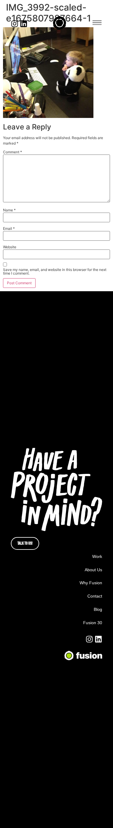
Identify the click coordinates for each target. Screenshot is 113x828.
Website (9, 247)
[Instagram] (14, 24)
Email (9, 228)
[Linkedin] (23, 24)
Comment (12, 152)
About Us (93, 569)
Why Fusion (91, 582)
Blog (98, 609)
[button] (97, 23)
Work (97, 556)
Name (9, 210)
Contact (94, 596)
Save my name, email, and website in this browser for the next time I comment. (54, 271)
